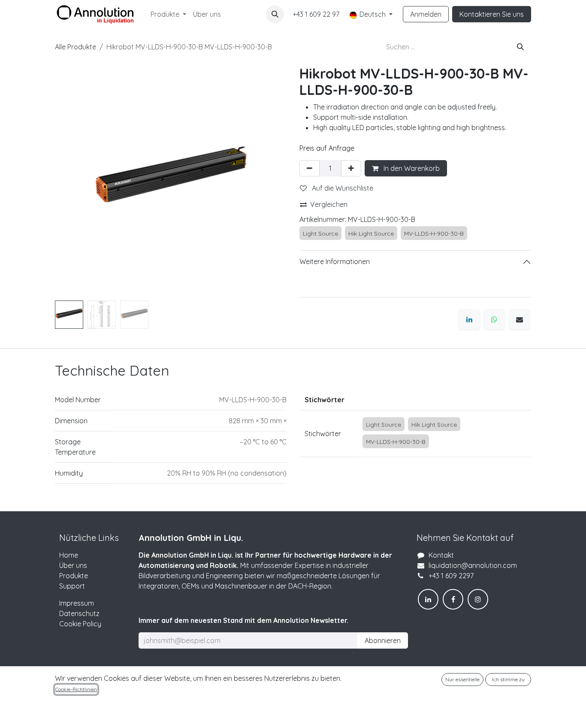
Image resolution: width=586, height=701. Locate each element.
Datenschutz (79, 613)
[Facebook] (453, 599)
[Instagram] (478, 599)
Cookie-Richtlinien (76, 689)
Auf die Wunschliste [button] (341, 188)
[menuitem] (168, 14)
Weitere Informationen (334, 261)
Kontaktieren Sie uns (491, 14)
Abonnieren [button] (383, 640)
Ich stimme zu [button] (508, 679)
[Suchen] (520, 47)
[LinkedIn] (469, 319)
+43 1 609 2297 (451, 575)
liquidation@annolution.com (473, 565)
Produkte (73, 575)
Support (72, 586)
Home (68, 555)
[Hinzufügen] (351, 168)
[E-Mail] (519, 319)
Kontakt (441, 555)
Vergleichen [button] (328, 204)
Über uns (73, 565)
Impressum (76, 603)
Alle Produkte (75, 46)
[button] (275, 14)
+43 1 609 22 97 (316, 14)
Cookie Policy (80, 623)
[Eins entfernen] (309, 168)
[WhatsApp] (494, 319)
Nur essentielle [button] (462, 679)
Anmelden (425, 14)
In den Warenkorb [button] (411, 168)
